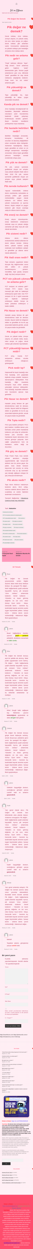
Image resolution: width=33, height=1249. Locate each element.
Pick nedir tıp (21, 518)
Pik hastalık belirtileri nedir (9, 530)
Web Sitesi (8, 1001)
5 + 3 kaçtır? (8, 1018)
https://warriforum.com (6, 1034)
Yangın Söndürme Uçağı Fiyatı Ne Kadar (11, 1182)
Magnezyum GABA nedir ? (8, 1076)
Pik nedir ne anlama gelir (9, 533)
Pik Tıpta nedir (16, 536)
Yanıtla (13, 621)
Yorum (6, 967)
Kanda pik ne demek (8, 512)
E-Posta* (7, 994)
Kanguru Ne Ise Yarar (7, 1172)
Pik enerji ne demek (17, 524)
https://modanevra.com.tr (7, 1036)
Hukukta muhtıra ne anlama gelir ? (10, 1056)
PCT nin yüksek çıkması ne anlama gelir (12, 515)
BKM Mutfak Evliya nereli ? (8, 1068)
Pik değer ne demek (17, 521)
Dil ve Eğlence (16, 10)
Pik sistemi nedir (7, 536)
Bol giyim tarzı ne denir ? (7, 1060)
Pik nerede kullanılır (21, 533)
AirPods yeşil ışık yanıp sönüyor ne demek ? (12, 1064)
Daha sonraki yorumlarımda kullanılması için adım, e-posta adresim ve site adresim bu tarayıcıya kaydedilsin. (16, 1012)
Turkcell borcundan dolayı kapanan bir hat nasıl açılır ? (14, 1052)
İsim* (6, 987)
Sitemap (17, 1036)
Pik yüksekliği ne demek (8, 542)
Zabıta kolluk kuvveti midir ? (8, 1080)
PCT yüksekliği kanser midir (9, 518)
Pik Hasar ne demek (18, 527)
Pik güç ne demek (7, 527)
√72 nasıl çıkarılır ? (6, 1072)
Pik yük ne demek (19, 539)
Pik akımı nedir (6, 521)
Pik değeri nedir (6, 524)
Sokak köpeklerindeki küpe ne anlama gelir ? (12, 1084)
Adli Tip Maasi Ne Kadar (7, 1177)
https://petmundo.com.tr (20, 1034)
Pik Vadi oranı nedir (7, 539)
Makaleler (12, 508)
